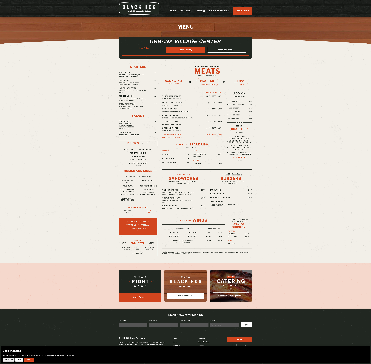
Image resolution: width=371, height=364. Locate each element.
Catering (200, 10)
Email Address (185, 320)
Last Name (153, 320)
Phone (212, 320)
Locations (185, 10)
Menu (173, 10)
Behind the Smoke (219, 10)
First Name (123, 320)
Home (175, 338)
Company (201, 338)
